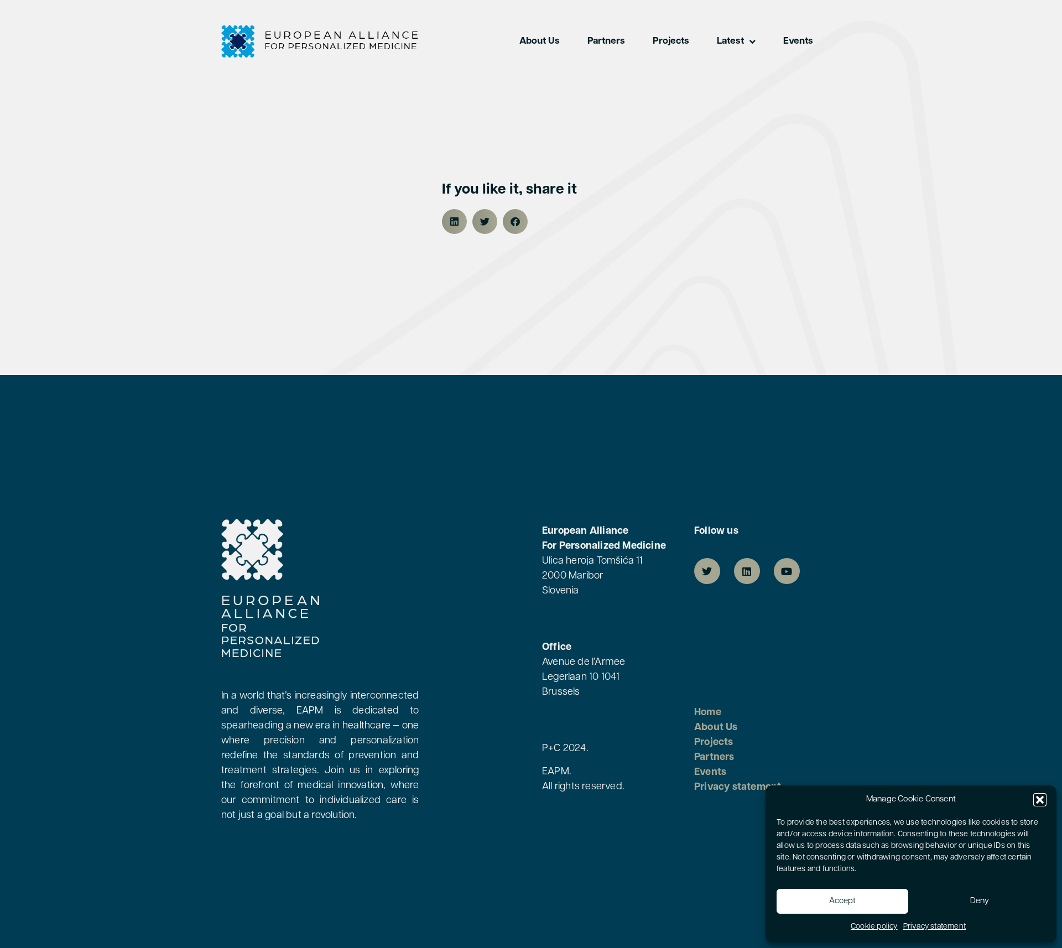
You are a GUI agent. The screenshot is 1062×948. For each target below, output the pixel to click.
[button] (1039, 799)
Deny (979, 901)
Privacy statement (934, 927)
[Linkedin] (747, 571)
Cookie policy (874, 927)
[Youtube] (787, 571)
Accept (842, 901)
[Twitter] (707, 571)
